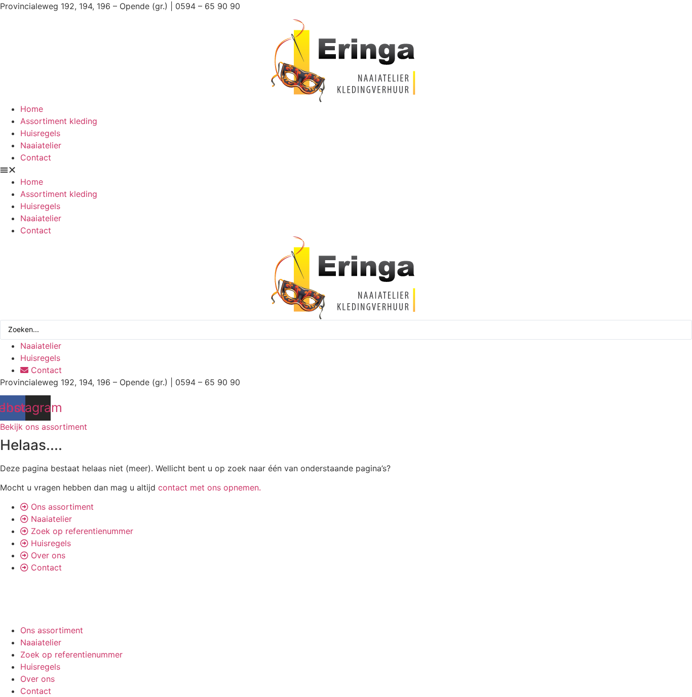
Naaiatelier (40, 145)
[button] (346, 169)
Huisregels (40, 133)
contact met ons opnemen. (209, 487)
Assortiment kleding (58, 121)
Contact (35, 157)
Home (31, 109)
